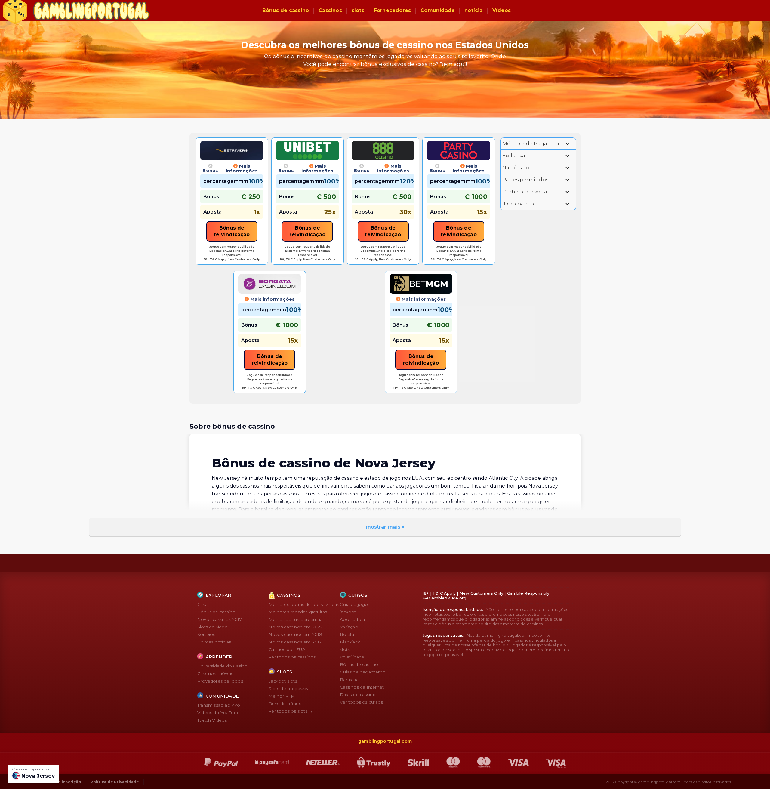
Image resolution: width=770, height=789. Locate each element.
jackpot (348, 612)
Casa (202, 604)
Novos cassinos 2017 (219, 619)
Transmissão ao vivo (218, 705)
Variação (349, 627)
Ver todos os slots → (291, 711)
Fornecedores (392, 10)
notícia (473, 10)
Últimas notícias (214, 642)
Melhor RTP (281, 696)
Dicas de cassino (358, 694)
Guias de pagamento (363, 672)
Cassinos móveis (215, 673)
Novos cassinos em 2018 (295, 634)
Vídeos (501, 10)
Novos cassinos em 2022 (295, 627)
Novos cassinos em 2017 (295, 642)
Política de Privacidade (115, 782)
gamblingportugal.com (385, 741)
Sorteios (206, 634)
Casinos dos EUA (287, 649)
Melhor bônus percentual (296, 619)
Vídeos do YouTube (218, 712)
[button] (538, 143)
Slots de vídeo (212, 627)
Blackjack (350, 642)
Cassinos (330, 10)
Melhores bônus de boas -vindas (304, 604)
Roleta (347, 634)
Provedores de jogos (220, 681)
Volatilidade (352, 657)
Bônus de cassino (285, 10)
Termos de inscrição (59, 782)
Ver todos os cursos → (364, 702)
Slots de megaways (289, 688)
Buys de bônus (285, 703)
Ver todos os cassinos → (295, 657)
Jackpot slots (283, 681)
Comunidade (437, 10)
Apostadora (352, 619)
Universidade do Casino (222, 666)
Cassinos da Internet (362, 687)
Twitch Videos (212, 720)
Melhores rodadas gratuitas (298, 612)
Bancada (349, 679)
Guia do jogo (354, 604)
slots (358, 10)
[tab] (210, 168)
